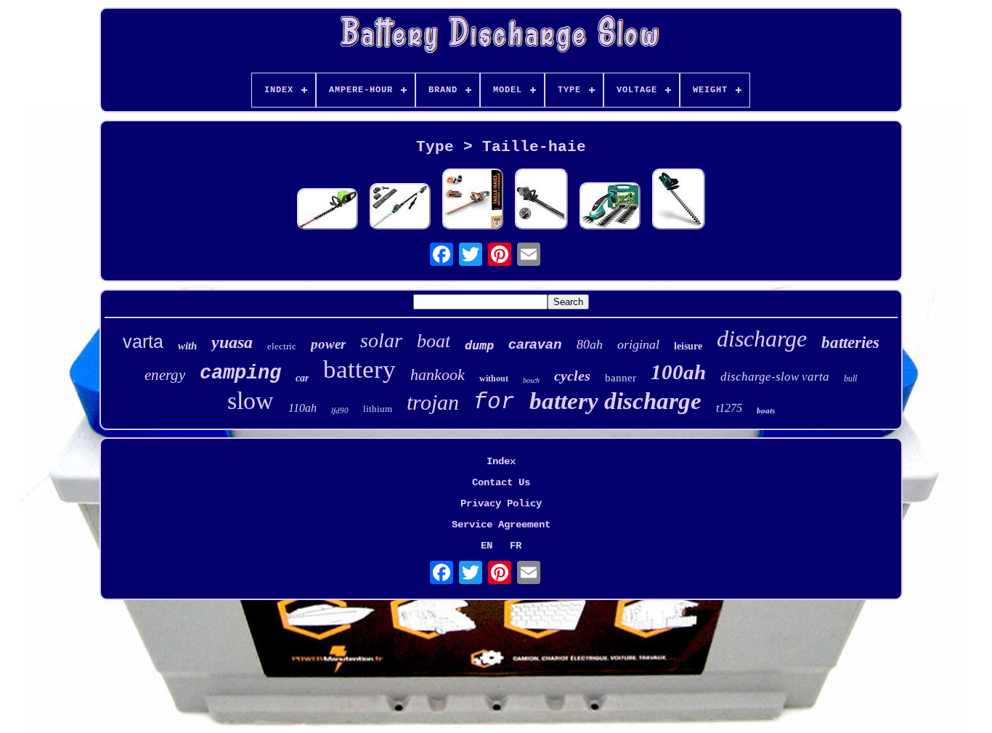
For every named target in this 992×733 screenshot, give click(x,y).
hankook (437, 374)
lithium (377, 408)
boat (433, 341)
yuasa (232, 342)
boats (766, 410)
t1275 (729, 408)
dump (479, 345)
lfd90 (340, 410)
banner (620, 378)
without (493, 378)
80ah (590, 344)
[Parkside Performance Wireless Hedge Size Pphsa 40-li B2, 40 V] (541, 200)
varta (143, 341)
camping (240, 373)
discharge (762, 338)
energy (165, 375)
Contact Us (501, 482)
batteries (850, 342)
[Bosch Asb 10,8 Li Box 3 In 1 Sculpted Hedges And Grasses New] (610, 207)
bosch (531, 380)
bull (850, 378)
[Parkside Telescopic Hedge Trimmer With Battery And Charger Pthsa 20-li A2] (400, 207)
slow (250, 400)
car (302, 378)
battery (359, 369)
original (638, 344)
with (187, 346)
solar (381, 340)
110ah (302, 408)
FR (515, 545)
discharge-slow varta (774, 377)
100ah (678, 372)
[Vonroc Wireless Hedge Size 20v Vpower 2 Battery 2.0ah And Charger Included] (678, 200)
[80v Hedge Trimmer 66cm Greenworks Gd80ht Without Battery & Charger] (327, 210)
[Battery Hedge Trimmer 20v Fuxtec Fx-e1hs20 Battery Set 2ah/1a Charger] (472, 200)
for (494, 402)
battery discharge (615, 401)
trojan (433, 402)
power (328, 344)
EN (486, 545)
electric (281, 346)
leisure (688, 346)
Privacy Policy (501, 503)
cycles (572, 376)
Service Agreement (501, 524)
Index (501, 461)
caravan (535, 344)
